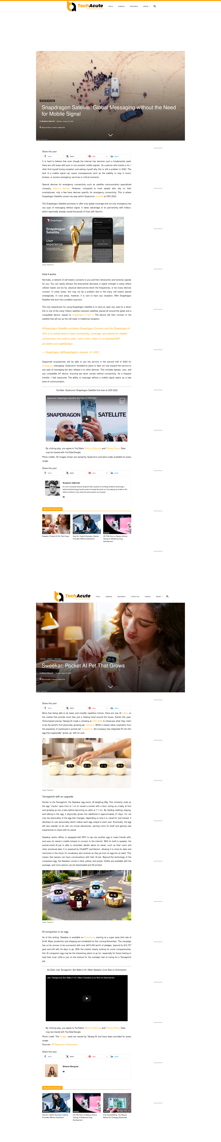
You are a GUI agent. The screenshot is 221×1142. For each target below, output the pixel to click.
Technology (50, 101)
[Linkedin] (64, 496)
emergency (47, 365)
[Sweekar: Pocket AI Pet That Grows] (56, 524)
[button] (155, 6)
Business (76, 533)
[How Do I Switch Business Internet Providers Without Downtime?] (87, 524)
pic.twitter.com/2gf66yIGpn (57, 343)
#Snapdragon (49, 328)
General (42, 101)
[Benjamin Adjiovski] (52, 489)
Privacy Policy (113, 448)
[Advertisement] (110, 32)
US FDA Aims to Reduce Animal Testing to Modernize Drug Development (115, 538)
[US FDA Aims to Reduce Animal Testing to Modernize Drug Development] (117, 524)
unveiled (99, 196)
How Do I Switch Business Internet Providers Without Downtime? (86, 537)
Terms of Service (93, 448)
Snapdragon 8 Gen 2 (82, 314)
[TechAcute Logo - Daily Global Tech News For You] (85, 6)
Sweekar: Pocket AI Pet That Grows (55, 536)
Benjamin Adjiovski (48, 121)
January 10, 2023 (89, 352)
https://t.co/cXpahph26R (105, 338)
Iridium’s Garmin (61, 188)
